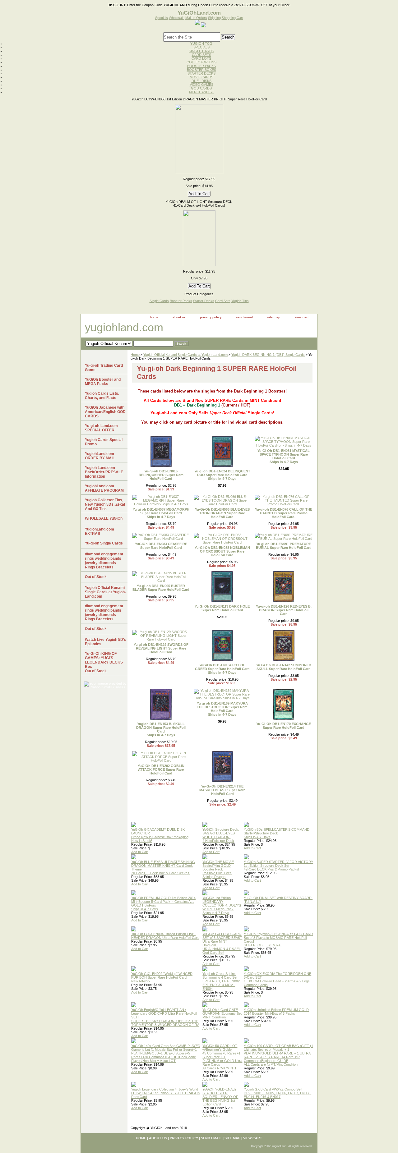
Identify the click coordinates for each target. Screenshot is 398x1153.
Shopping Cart (232, 18)
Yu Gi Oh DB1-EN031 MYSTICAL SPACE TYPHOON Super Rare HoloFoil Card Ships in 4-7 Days (283, 456)
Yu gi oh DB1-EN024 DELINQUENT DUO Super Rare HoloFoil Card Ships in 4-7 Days (222, 474)
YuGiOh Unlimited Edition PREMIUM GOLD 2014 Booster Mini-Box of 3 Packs (276, 1011)
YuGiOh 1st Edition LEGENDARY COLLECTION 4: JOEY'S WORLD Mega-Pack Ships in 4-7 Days (221, 905)
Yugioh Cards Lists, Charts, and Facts (102, 395)
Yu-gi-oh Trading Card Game (104, 367)
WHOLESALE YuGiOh (104, 518)
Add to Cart (139, 852)
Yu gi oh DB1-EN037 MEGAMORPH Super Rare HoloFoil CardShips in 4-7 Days (161, 513)
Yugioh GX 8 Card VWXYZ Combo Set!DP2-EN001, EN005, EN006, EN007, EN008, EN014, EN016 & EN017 (277, 1093)
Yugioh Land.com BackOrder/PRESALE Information (104, 472)
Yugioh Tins (240, 301)
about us (179, 317)
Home (135, 354)
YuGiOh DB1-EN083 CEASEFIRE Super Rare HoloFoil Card (161, 545)
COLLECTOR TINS (201, 62)
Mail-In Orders (196, 18)
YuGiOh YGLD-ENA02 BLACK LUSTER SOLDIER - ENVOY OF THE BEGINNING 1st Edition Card (220, 1096)
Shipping (214, 18)
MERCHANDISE (201, 92)
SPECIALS (201, 47)
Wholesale (176, 18)
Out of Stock (96, 577)
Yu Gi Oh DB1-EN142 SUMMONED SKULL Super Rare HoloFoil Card (283, 667)
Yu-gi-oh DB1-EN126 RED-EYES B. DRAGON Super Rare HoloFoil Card (284, 610)
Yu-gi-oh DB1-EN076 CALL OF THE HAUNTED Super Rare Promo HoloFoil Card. (283, 513)
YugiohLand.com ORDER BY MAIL (100, 456)
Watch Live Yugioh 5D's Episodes (105, 641)
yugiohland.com (124, 327)
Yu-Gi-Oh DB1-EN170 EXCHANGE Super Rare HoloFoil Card (283, 725)
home (154, 317)
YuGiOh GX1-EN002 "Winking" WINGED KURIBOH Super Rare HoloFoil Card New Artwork (161, 977)
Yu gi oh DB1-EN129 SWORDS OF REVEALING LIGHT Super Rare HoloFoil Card (161, 648)
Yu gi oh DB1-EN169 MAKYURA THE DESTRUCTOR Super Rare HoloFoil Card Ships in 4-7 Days (222, 708)
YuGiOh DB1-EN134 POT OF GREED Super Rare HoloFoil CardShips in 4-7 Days (222, 668)
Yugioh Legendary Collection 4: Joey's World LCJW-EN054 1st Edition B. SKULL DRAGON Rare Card (165, 1093)
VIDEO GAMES (201, 84)
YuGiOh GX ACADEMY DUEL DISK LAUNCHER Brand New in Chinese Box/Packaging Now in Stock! (159, 835)
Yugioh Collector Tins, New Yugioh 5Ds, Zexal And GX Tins (105, 504)
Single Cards (159, 301)
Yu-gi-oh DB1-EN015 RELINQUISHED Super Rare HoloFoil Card (161, 474)
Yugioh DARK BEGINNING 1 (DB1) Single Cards (268, 354)
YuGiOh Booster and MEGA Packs (103, 381)
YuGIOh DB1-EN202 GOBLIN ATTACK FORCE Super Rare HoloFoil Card (161, 769)
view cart (301, 317)
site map (273, 317)
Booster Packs (181, 301)
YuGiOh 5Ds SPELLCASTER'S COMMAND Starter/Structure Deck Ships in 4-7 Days (276, 833)
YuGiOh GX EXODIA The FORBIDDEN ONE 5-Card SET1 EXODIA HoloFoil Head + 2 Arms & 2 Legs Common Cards (277, 979)
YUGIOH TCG (201, 43)
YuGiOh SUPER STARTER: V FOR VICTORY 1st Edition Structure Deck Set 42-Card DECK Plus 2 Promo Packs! (278, 865)
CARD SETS (201, 55)
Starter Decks (203, 301)
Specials (161, 18)
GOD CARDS (201, 88)
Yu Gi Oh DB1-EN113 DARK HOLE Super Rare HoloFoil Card (222, 608)
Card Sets (222, 301)
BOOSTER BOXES (201, 69)
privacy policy (211, 317)
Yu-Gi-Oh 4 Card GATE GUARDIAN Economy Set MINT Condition (222, 1013)
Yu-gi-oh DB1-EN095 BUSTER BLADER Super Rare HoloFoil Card (160, 587)
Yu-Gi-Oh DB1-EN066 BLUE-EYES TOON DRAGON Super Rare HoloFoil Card (222, 513)
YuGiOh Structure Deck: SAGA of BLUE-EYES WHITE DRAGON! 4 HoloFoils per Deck (220, 835)
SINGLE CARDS (201, 51)
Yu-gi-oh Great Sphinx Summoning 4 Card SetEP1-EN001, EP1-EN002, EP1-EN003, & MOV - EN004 (221, 981)
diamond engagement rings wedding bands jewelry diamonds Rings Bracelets (104, 560)
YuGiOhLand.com (199, 13)
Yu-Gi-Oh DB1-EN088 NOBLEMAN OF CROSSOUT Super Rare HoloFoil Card (222, 551)
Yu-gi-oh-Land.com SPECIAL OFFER (101, 428)
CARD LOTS (201, 58)
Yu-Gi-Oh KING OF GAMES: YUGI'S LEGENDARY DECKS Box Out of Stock (104, 662)
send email (244, 317)
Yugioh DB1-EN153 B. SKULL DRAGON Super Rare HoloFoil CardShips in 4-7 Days (161, 729)
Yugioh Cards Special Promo (104, 442)
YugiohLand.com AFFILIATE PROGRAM (104, 488)
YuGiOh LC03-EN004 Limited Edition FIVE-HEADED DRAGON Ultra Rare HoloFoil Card (165, 935)
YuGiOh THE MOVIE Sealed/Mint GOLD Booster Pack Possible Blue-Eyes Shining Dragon (218, 869)
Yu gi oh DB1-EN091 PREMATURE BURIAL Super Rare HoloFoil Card (284, 545)
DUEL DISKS (201, 81)
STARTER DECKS (201, 73)
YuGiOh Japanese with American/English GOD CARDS (105, 411)
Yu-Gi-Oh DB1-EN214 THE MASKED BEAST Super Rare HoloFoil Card (222, 790)
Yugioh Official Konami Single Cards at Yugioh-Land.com (185, 354)
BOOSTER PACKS (201, 66)
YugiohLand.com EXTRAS (99, 531)
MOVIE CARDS (201, 77)
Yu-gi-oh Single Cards (104, 543)
